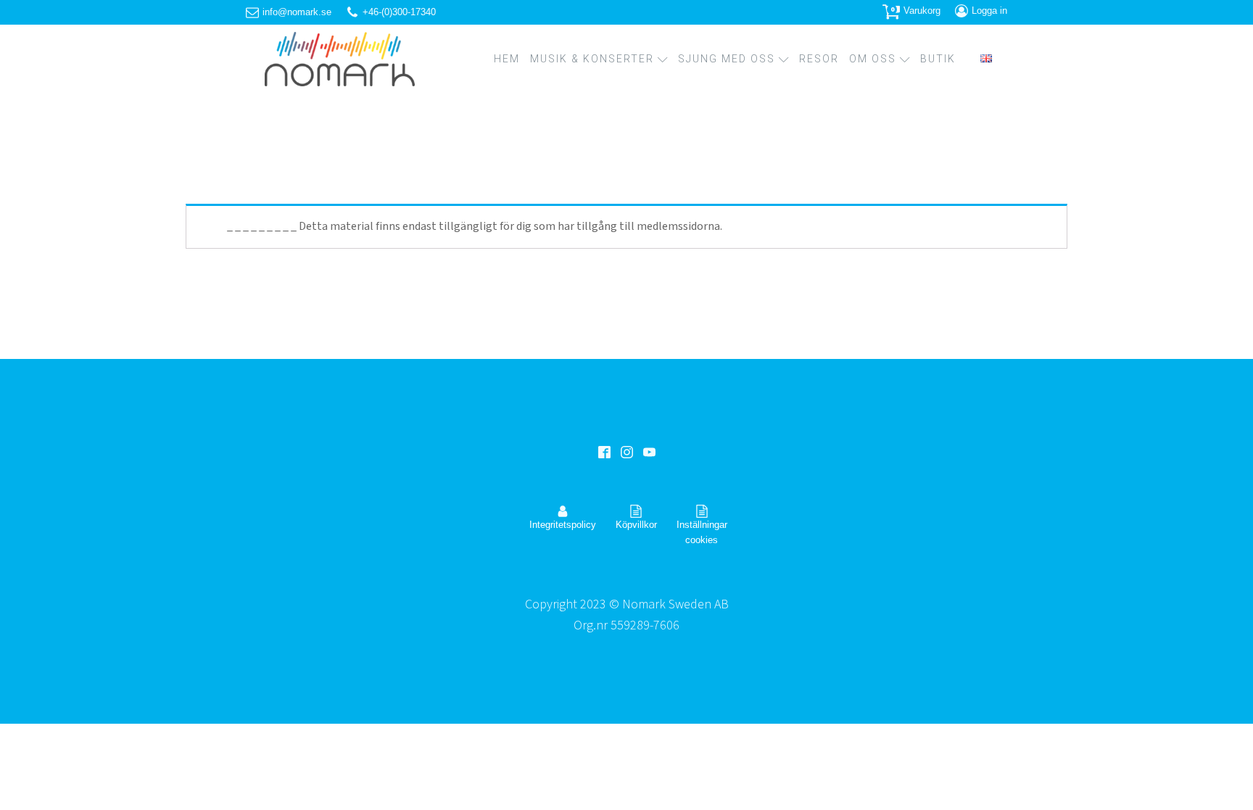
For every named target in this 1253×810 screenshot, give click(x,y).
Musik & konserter (592, 59)
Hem (507, 59)
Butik (938, 59)
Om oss (872, 59)
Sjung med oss (726, 59)
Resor (819, 59)
